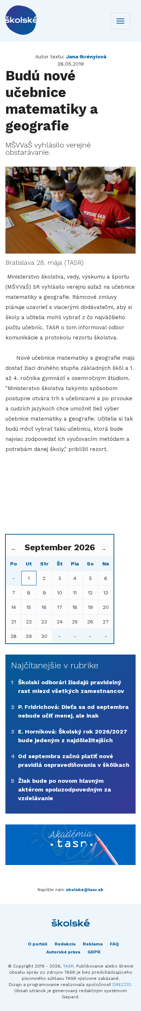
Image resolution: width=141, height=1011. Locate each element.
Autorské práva (63, 951)
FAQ (114, 944)
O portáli (37, 944)
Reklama (93, 944)
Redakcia (65, 944)
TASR (68, 966)
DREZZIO (121, 984)
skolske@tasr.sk (84, 889)
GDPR (94, 951)
